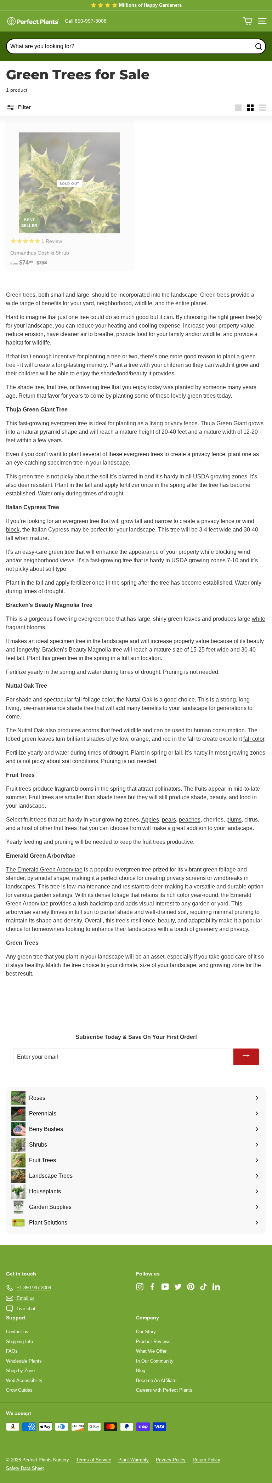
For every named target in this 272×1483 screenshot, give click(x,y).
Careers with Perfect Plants (164, 1390)
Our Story (146, 1331)
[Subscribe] (246, 1057)
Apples (150, 820)
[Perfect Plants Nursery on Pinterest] (190, 1286)
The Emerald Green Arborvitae (44, 869)
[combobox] (136, 46)
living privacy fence (173, 423)
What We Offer (151, 1351)
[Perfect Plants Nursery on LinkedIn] (216, 1286)
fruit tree (57, 387)
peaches (189, 820)
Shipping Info (19, 1341)
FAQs (12, 1351)
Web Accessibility (24, 1380)
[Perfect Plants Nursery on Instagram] (139, 1286)
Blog (140, 1370)
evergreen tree (69, 423)
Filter (24, 107)
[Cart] (247, 21)
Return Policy (206, 1459)
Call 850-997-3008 (86, 21)
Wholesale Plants (24, 1361)
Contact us (17, 1331)
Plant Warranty (133, 1459)
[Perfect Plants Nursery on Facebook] (152, 1286)
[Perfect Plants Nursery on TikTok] (203, 1286)
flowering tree (93, 387)
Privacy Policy (171, 1459)
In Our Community (155, 1361)
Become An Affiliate (156, 1380)
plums (234, 820)
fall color (253, 739)
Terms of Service (93, 1459)
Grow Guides (19, 1390)
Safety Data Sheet (25, 1468)
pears (169, 820)
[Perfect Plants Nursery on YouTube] (165, 1286)
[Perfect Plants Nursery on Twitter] (178, 1286)
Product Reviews (153, 1341)
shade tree (30, 387)
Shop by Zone (20, 1370)
